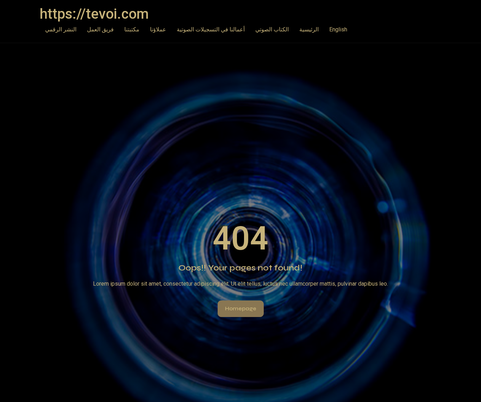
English (338, 29)
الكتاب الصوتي (272, 29)
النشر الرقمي (60, 29)
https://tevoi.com (94, 14)
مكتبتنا (131, 29)
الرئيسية (309, 29)
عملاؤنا (158, 29)
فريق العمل (100, 29)
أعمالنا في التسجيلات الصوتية (211, 29)
